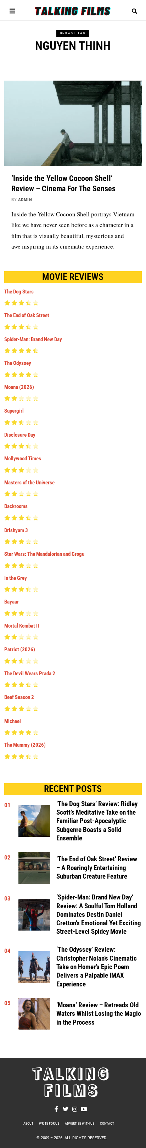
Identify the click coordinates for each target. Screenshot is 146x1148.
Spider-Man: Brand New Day (33, 339)
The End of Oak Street (26, 315)
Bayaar (11, 602)
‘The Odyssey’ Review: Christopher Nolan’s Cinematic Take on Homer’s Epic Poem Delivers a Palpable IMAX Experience (96, 967)
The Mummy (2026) (25, 745)
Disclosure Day (19, 435)
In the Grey (15, 578)
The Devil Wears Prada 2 (29, 673)
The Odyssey (17, 363)
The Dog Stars (19, 292)
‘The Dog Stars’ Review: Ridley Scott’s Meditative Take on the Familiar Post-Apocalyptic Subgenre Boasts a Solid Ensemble (96, 821)
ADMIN (25, 199)
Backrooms (16, 506)
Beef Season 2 (19, 697)
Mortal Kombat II (21, 626)
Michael (12, 721)
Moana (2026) (19, 387)
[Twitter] (65, 1109)
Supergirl (14, 411)
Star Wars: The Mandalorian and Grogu (44, 554)
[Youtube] (84, 1109)
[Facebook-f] (56, 1109)
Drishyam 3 (16, 530)
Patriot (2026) (19, 649)
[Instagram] (75, 1109)
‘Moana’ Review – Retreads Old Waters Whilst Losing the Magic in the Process (98, 1013)
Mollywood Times (22, 458)
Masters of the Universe (29, 482)
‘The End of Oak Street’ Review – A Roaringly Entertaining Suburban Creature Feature (96, 867)
